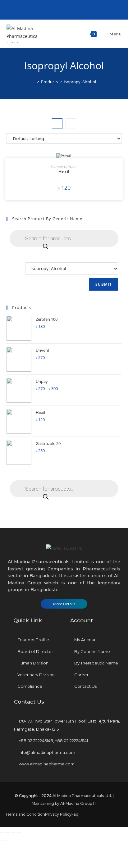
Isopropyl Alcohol (80, 81)
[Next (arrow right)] (8, 840)
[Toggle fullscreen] (13, 832)
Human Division (64, 166)
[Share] (8, 832)
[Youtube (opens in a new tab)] (73, 9)
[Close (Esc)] (2, 832)
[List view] (71, 123)
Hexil (63, 171)
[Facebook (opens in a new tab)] (59, 9)
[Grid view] (57, 123)
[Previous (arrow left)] (2, 840)
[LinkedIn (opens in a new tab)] (66, 9)
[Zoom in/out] (19, 832)
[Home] (33, 81)
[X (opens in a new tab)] (53, 9)
